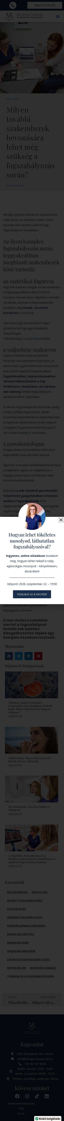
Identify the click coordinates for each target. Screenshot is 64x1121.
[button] (61, 520)
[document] (32, 560)
